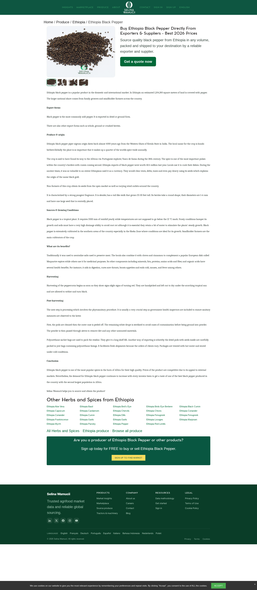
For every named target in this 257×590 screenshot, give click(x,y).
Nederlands (147, 533)
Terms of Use (192, 503)
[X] (56, 520)
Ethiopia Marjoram (188, 419)
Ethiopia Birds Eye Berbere (159, 406)
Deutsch (84, 533)
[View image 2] (62, 82)
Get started (161, 503)
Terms (197, 539)
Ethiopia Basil (86, 406)
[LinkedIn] (49, 520)
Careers (130, 503)
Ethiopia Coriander (188, 411)
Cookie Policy (192, 508)
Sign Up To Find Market (128, 458)
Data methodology (164, 498)
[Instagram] (69, 520)
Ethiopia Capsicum (56, 411)
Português (96, 533)
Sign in (158, 508)
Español (107, 533)
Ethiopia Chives (154, 411)
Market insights (104, 498)
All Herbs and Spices (63, 431)
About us (130, 498)
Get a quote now (138, 62)
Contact (145, 7)
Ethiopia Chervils (121, 411)
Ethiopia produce (96, 431)
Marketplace (85, 7)
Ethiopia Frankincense (57, 419)
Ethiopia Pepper (120, 424)
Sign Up (171, 7)
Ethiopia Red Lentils (156, 424)
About (116, 7)
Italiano (116, 533)
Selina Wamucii (58, 494)
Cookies (206, 539)
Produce (103, 7)
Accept (218, 586)
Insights (67, 7)
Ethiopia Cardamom (89, 411)
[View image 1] (51, 82)
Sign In (158, 7)
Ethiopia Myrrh (54, 424)
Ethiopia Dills (119, 415)
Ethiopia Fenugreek (155, 415)
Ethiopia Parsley (88, 424)
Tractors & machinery (107, 513)
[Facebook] (63, 520)
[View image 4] (83, 82)
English (184, 7)
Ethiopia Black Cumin (190, 406)
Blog (128, 513)
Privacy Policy (192, 498)
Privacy (187, 539)
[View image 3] (73, 82)
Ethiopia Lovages (154, 419)
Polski (158, 533)
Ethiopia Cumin (87, 415)
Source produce (104, 508)
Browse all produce (127, 431)
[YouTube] (76, 520)
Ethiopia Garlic (87, 419)
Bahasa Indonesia (131, 533)
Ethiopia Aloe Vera (55, 406)
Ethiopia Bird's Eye (122, 406)
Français (74, 533)
